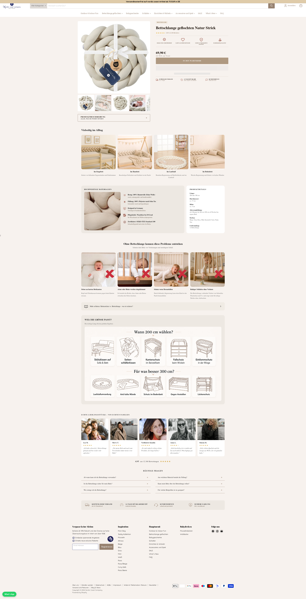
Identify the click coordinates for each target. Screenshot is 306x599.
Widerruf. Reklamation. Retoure (135, 585)
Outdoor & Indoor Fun (89, 13)
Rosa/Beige (122, 564)
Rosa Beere (122, 570)
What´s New (211, 13)
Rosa (120, 560)
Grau (120, 551)
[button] (192, 68)
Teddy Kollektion (124, 534)
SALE (200, 13)
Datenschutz (100, 585)
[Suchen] (271, 5)
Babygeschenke (132, 13)
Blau (119, 547)
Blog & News (95, 587)
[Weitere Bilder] (147, 103)
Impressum (117, 585)
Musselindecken (186, 531)
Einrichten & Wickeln (162, 13)
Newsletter (152, 585)
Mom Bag (122, 531)
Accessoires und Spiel (184, 13)
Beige (120, 544)
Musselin (121, 537)
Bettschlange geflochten (112, 13)
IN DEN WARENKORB (192, 61)
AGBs (109, 585)
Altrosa (120, 541)
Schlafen (145, 13)
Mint (119, 554)
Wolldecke (184, 534)
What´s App (9, 594)
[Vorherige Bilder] (80, 103)
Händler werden (87, 585)
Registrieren (106, 546)
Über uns (75, 585)
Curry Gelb (122, 567)
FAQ (222, 13)
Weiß (120, 557)
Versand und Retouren (80, 587)
